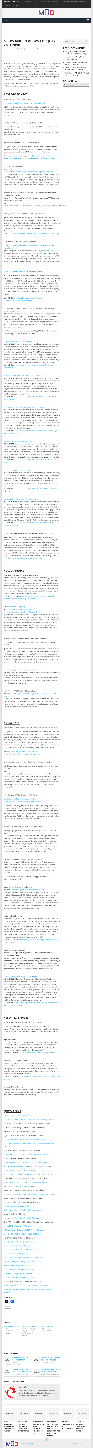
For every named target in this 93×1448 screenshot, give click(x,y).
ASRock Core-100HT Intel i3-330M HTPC (19, 1166)
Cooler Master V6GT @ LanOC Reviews (17, 1246)
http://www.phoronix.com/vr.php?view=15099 (28, 890)
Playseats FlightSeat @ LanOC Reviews (17, 1266)
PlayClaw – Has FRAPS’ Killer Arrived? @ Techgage (21, 1218)
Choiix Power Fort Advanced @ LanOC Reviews (20, 1170)
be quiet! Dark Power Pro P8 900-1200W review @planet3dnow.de (27, 1154)
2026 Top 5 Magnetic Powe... (27, 2)
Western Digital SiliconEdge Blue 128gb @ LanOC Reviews (24, 407)
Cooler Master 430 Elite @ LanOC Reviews (18, 1270)
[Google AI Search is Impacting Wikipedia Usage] (82, 1414)
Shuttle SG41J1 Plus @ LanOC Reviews (17, 1226)
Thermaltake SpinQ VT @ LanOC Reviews (18, 1274)
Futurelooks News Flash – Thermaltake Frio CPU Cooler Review (25, 1162)
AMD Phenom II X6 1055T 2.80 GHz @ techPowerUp (22, 1210)
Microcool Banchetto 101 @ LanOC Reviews (19, 1254)
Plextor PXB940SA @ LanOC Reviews (17, 470)
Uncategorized (30, 49)
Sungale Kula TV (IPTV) (16, 607)
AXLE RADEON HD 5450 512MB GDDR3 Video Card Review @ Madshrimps (30, 1120)
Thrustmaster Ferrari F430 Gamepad (16, 1206)
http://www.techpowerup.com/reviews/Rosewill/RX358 (27, 103)
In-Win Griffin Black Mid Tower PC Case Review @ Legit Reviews (26, 1286)
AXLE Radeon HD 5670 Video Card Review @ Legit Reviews (24, 1140)
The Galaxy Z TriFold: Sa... (50, 2)
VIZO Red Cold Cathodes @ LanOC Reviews (19, 1278)
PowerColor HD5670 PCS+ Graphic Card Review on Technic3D (25, 1182)
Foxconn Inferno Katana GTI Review (16, 1116)
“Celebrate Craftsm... (11, 5)
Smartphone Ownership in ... (74, 2)
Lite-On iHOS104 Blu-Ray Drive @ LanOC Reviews (21, 499)
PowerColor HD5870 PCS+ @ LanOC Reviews (19, 1242)
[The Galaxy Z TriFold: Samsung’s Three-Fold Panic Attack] (24, 1414)
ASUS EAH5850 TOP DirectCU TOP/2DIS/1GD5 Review (23, 1234)
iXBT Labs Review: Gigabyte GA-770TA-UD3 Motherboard (24, 1230)
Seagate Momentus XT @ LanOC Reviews (18, 341)
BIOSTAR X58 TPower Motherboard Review (19, 1186)
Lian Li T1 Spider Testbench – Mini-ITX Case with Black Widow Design (28, 1174)
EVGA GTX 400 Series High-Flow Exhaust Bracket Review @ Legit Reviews (29, 1194)
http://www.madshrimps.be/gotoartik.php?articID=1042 (23, 558)
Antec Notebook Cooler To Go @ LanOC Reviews (21, 976)
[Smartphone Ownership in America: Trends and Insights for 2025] (39, 1414)
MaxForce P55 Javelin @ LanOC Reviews (17, 441)
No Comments (42, 49)
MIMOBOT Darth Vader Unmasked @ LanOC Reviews (22, 376)
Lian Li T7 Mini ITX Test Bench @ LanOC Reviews (21, 1250)
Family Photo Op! (47, 1326)
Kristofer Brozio (9, 49)
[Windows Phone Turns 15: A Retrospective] (68, 1414)
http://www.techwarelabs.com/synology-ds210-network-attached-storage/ (34, 233)
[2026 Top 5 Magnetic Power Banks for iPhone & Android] (10, 1414)
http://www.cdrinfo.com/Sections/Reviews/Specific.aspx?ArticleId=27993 (29, 172)
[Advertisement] (45, 30)
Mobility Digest (34, 1444)
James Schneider (70, 68)
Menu (6, 20)
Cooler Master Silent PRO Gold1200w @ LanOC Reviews (23, 1258)
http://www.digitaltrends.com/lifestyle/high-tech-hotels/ (37, 1053)
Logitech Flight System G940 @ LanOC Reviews (20, 1262)
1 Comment (7, 1365)
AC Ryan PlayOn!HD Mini (45, 251)
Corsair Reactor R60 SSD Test (15, 272)
